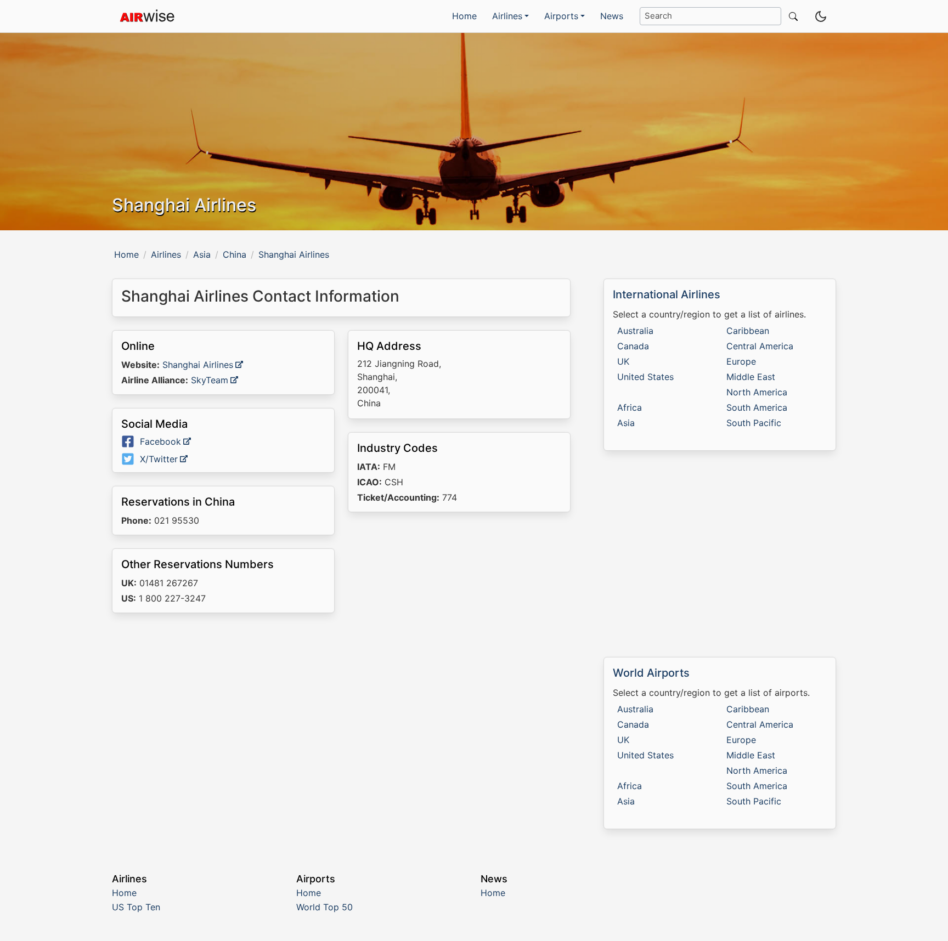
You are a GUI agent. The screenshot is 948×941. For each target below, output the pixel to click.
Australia (635, 330)
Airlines (166, 254)
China (234, 254)
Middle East (750, 376)
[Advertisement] (341, 716)
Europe (741, 361)
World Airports (651, 672)
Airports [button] (561, 15)
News (611, 15)
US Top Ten (136, 907)
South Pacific (753, 422)
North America (756, 392)
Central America (759, 346)
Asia (202, 254)
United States (645, 376)
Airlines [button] (507, 15)
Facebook (160, 441)
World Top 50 (324, 907)
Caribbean (747, 330)
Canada (633, 346)
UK (623, 361)
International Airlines (666, 294)
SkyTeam (209, 380)
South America (756, 407)
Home (464, 15)
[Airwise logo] (147, 16)
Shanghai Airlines (197, 364)
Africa (629, 407)
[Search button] (791, 16)
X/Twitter (159, 459)
